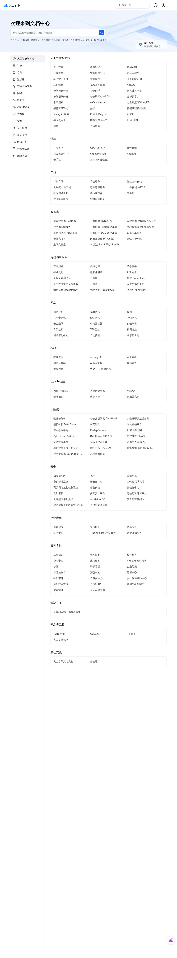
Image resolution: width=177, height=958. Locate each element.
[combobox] (155, 5)
